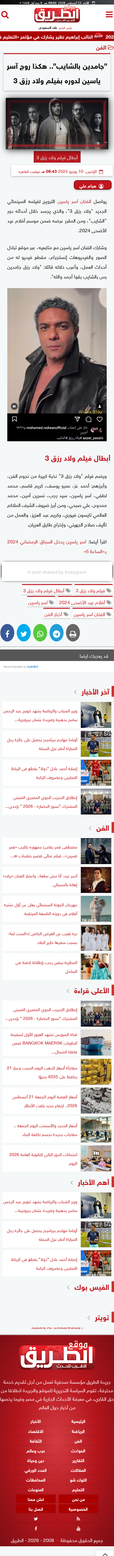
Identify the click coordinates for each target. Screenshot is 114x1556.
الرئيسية (78, 1420)
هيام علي (87, 185)
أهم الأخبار (93, 1181)
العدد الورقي (36, 1469)
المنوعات (36, 1489)
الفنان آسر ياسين (74, 200)
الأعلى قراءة (91, 989)
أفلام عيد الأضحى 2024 (82, 601)
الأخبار (35, 1420)
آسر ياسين (38, 601)
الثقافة (36, 1440)
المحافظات (36, 1479)
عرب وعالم (35, 1450)
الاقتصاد (35, 1430)
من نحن (78, 1499)
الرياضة (78, 1430)
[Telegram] (56, 633)
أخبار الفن (54, 613)
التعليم (78, 1489)
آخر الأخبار (95, 690)
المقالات (78, 1469)
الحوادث (78, 1450)
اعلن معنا (36, 1499)
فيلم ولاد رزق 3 (91, 590)
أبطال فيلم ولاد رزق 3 (44, 590)
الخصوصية (78, 1508)
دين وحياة (35, 1460)
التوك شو (78, 1479)
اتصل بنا (36, 1508)
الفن (101, 47)
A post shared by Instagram (57, 571)
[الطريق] (57, 20)
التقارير (78, 1460)
